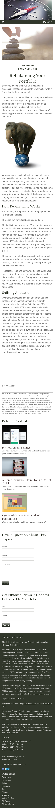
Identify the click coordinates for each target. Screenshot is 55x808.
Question (6, 564)
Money (5, 792)
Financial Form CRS (14, 637)
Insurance (6, 786)
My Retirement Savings (16, 447)
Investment (6, 780)
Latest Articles (8, 798)
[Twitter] (6, 769)
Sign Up (6, 625)
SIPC (4, 706)
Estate (4, 783)
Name (4, 547)
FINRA (47, 703)
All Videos (6, 801)
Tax (3, 789)
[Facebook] (3, 769)
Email (4, 555)
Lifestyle (5, 795)
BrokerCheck (14, 645)
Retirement (6, 777)
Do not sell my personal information (35, 694)
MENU (46, 22)
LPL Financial (30, 703)
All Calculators (8, 804)
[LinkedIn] (8, 769)
